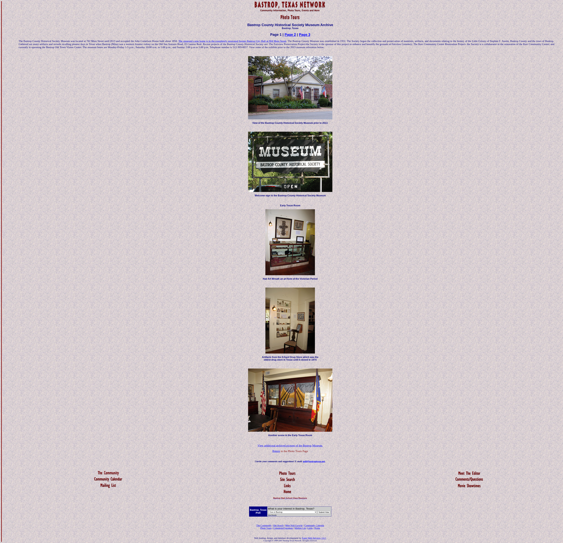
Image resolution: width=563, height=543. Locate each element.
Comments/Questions (283, 528)
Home (317, 528)
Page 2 (290, 35)
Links (310, 528)
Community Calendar (314, 525)
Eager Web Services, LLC (314, 538)
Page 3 (304, 35)
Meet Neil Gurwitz (294, 525)
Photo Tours (266, 528)
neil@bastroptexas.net (314, 461)
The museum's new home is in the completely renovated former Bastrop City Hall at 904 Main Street (232, 41)
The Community (264, 525)
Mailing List (300, 528)
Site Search (278, 525)
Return (276, 451)
